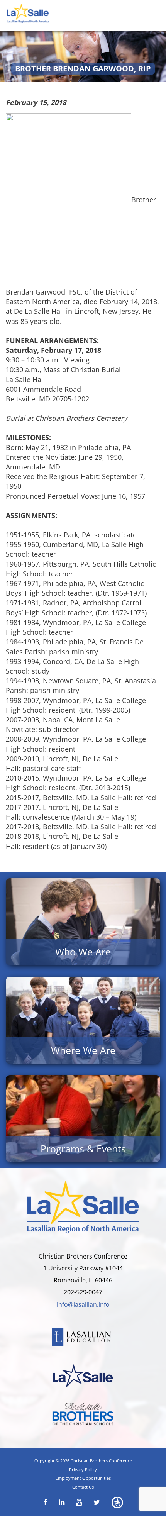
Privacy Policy (83, 1469)
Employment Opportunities (83, 1478)
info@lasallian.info (83, 1304)
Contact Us (83, 1487)
